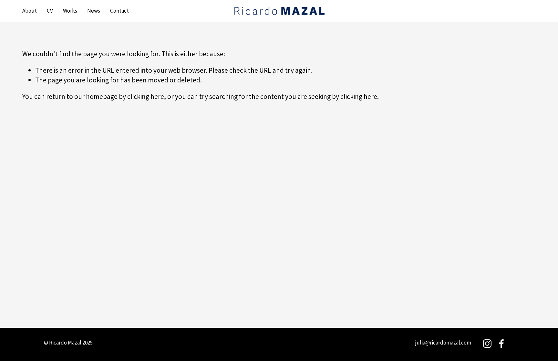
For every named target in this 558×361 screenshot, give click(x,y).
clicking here (145, 96)
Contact (119, 10)
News (93, 10)
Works (70, 10)
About (29, 10)
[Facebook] (501, 343)
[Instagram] (487, 343)
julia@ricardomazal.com (443, 342)
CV (50, 10)
